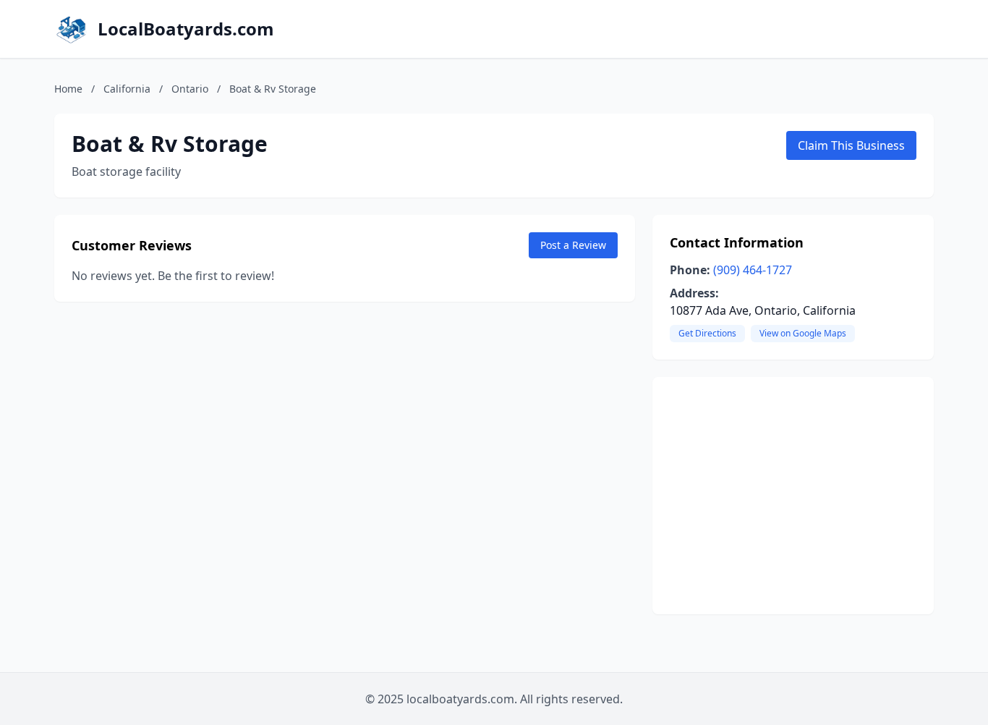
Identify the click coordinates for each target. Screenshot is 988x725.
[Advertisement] (793, 495)
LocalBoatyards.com (186, 29)
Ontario (189, 89)
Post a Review (573, 245)
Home (68, 89)
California (126, 89)
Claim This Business (851, 145)
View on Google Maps (802, 333)
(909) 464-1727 (752, 270)
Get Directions (707, 333)
